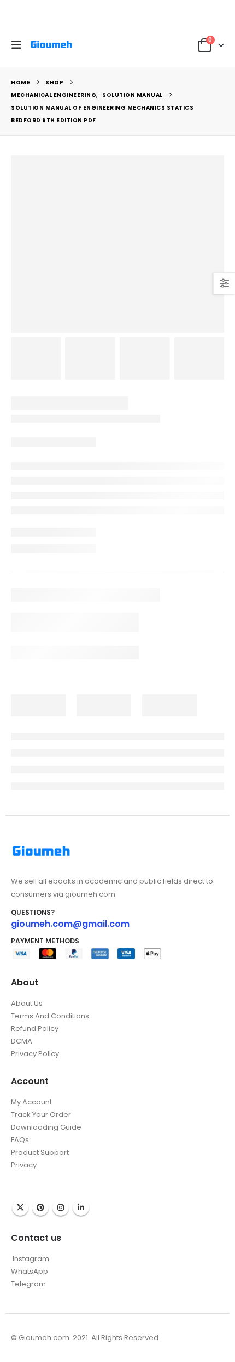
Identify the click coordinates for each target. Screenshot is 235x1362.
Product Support (40, 1152)
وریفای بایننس (32, 1176)
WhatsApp (29, 1271)
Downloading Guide (46, 1127)
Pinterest (40, 1207)
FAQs (20, 1140)
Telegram (28, 1284)
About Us (27, 1003)
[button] (19, 45)
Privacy (24, 1165)
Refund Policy (34, 1028)
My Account (31, 1102)
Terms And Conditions (50, 1016)
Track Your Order (41, 1114)
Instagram (60, 1207)
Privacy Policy (35, 1053)
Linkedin (81, 1207)
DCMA (21, 1041)
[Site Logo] (51, 44)
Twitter (20, 1207)
